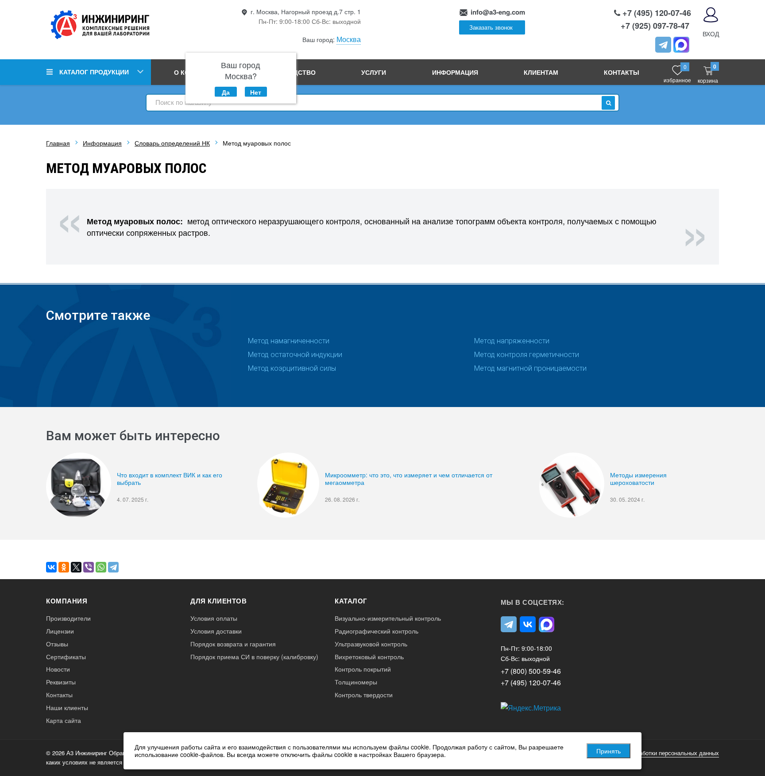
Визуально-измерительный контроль (388, 618)
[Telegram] (113, 567)
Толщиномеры (356, 682)
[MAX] (681, 45)
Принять (608, 750)
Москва (348, 39)
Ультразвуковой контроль (371, 644)
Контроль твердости (364, 695)
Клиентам (541, 72)
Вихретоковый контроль (369, 657)
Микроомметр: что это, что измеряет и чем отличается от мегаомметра (408, 478)
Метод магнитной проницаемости (530, 368)
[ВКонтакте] (51, 567)
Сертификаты (66, 657)
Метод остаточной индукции (295, 354)
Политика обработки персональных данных (661, 753)
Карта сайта (63, 720)
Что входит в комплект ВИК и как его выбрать (169, 478)
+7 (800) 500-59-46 (531, 671)
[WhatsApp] (101, 567)
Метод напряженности (511, 341)
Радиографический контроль (376, 631)
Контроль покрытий (363, 669)
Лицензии (60, 631)
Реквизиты (61, 682)
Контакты (621, 72)
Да (226, 92)
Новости (58, 669)
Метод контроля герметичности (526, 354)
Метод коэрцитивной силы (292, 368)
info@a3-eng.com (498, 12)
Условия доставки (216, 631)
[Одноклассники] (63, 567)
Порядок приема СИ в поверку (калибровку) (254, 657)
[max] (547, 624)
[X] (76, 567)
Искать (608, 103)
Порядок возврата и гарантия (233, 644)
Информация (455, 72)
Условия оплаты (213, 618)
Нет (255, 92)
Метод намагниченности (288, 341)
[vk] (528, 624)
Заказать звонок (491, 27)
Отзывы (57, 644)
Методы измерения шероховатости (638, 478)
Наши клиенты (67, 707)
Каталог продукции (94, 71)
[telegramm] (663, 45)
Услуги (373, 72)
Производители (68, 618)
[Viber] (88, 567)
